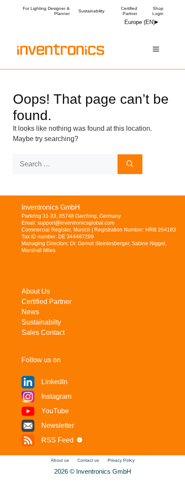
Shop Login (157, 11)
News (30, 312)
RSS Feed (57, 440)
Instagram (56, 396)
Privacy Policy (121, 460)
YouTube (55, 411)
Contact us (88, 460)
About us (60, 460)
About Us (36, 291)
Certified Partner (129, 11)
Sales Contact (43, 332)
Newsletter (57, 425)
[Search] (129, 164)
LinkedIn (54, 381)
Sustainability (91, 11)
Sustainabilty (41, 322)
